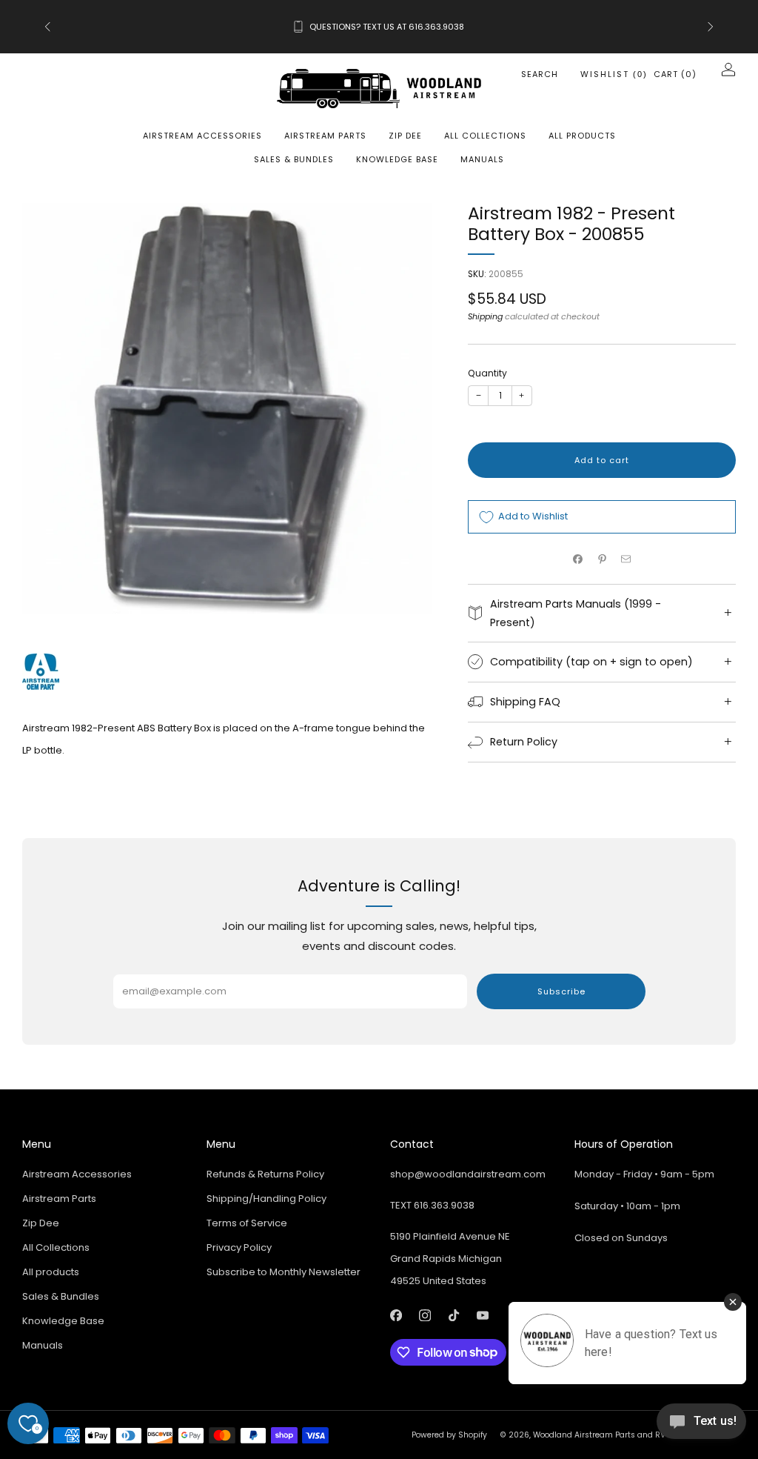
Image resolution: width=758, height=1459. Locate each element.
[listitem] (379, 26)
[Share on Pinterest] (601, 558)
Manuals (482, 159)
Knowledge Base (397, 159)
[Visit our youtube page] (482, 1315)
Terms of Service (247, 1223)
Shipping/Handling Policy (266, 1199)
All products (582, 136)
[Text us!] (701, 1427)
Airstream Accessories (202, 136)
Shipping (485, 316)
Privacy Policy (239, 1247)
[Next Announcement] (710, 26)
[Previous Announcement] (47, 26)
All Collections (485, 136)
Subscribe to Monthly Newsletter (283, 1272)
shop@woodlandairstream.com (468, 1174)
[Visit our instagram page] (424, 1315)
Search (539, 74)
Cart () (675, 74)
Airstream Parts (325, 136)
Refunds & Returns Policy (265, 1174)
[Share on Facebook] (578, 558)
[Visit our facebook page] (395, 1315)
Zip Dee (405, 136)
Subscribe (561, 991)
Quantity (487, 373)
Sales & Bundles (294, 159)
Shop (497, 35)
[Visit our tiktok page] (453, 1315)
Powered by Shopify (449, 1434)
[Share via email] (626, 558)
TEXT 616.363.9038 (432, 1205)
